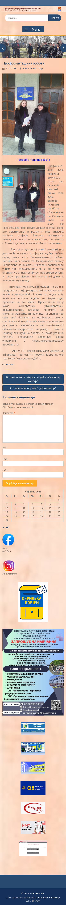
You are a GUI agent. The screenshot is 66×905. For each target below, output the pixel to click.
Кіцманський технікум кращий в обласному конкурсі (33, 379)
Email (5, 458)
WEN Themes (33, 900)
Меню (36, 29)
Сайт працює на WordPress (20, 897)
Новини (10, 364)
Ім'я (4, 447)
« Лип (5, 527)
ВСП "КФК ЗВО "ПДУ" (33, 68)
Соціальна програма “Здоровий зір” (33, 388)
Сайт (5, 470)
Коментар (8, 412)
